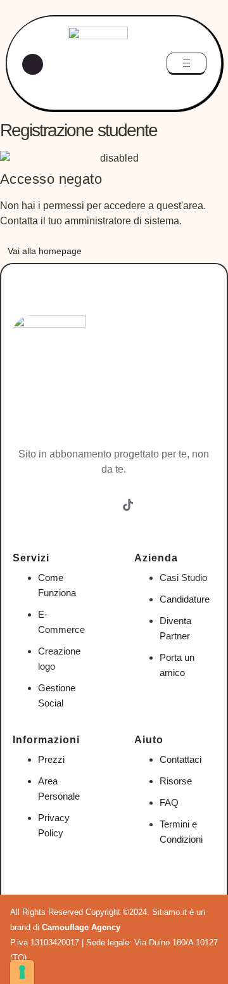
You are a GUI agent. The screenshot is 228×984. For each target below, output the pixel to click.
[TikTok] (128, 515)
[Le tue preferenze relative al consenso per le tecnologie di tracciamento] (22, 972)
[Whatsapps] (155, 516)
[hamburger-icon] (186, 63)
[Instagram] (100, 516)
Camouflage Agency (81, 927)
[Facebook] (72, 516)
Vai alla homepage (45, 251)
